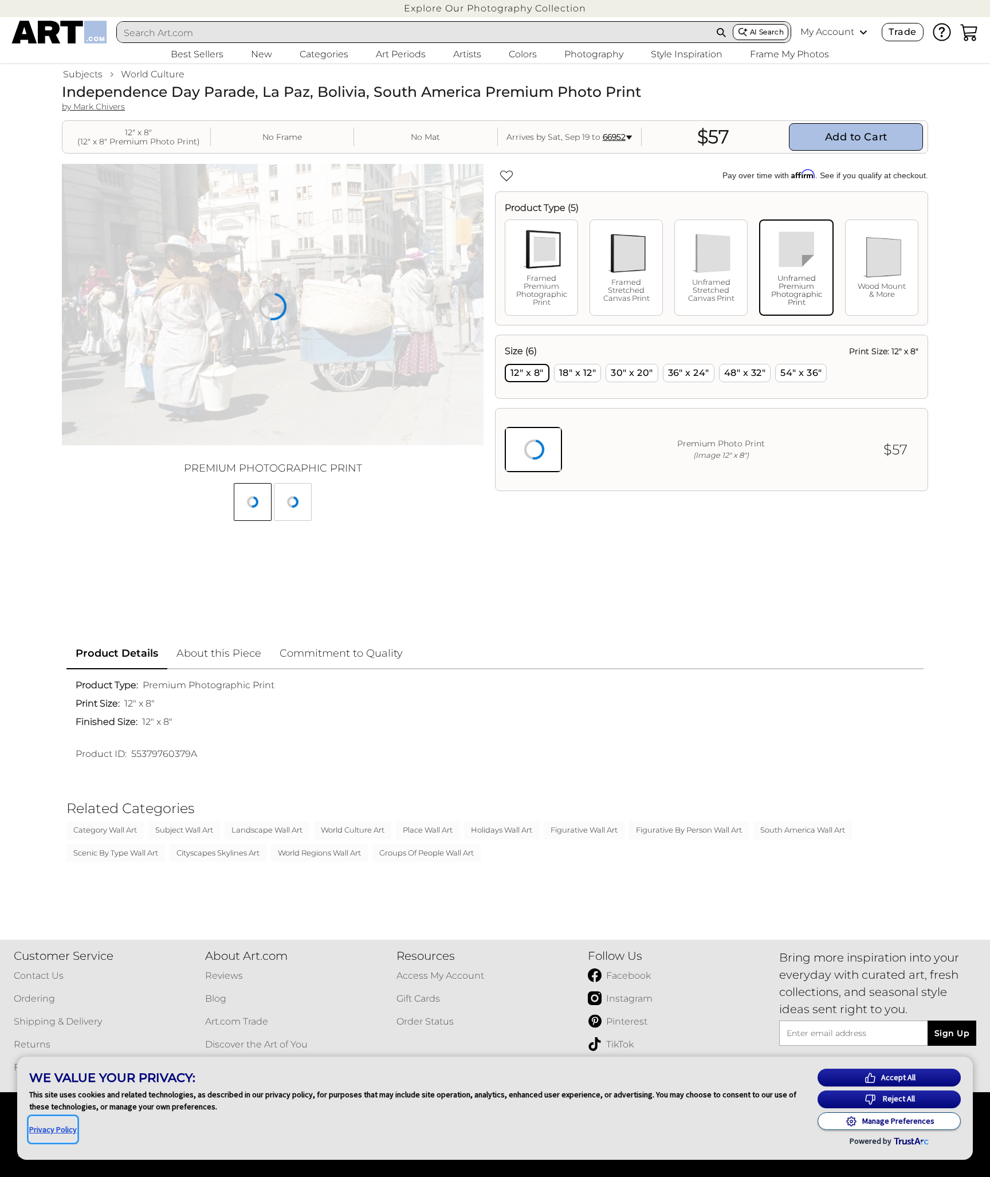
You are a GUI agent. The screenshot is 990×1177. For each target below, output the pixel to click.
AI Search (767, 32)
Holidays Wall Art (501, 829)
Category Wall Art (105, 829)
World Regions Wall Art (319, 852)
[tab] (541, 267)
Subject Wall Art (184, 829)
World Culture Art (352, 829)
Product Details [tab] (117, 653)
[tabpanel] (711, 412)
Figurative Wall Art (584, 829)
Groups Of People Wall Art (426, 852)
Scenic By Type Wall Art (115, 852)
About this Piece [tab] (218, 653)
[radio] (527, 373)
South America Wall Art (802, 829)
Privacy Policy (53, 1129)
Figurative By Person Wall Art (689, 829)
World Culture (152, 74)
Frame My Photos (789, 54)
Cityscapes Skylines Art (218, 852)
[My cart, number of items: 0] (969, 32)
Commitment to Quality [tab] (341, 653)
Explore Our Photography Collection (495, 8)
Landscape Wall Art (266, 829)
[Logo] (59, 32)
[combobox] (413, 33)
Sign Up (951, 1033)
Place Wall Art (428, 829)
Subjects (83, 74)
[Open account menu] (863, 32)
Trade (902, 31)
